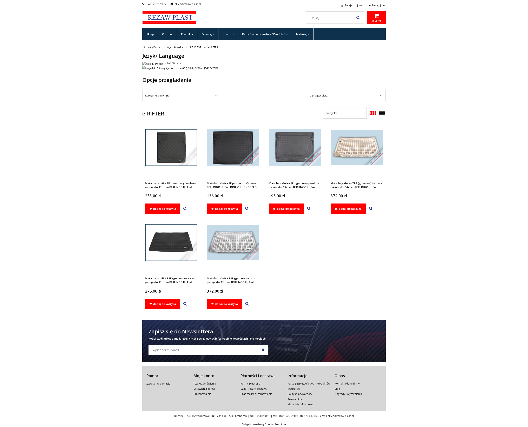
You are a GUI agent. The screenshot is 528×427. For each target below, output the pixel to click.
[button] (185, 209)
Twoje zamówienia (204, 383)
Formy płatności (250, 383)
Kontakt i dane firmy (347, 383)
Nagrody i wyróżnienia (348, 394)
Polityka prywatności (300, 394)
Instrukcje (294, 389)
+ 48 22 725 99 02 (154, 4)
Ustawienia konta (204, 389)
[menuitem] (150, 34)
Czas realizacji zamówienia (256, 394)
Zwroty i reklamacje (158, 383)
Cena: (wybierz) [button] (319, 95)
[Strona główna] (169, 17)
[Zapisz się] (263, 350)
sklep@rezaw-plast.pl (186, 4)
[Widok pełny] (382, 113)
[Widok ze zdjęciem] (373, 113)
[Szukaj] (358, 17)
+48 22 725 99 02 (287, 416)
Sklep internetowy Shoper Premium (264, 424)
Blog (337, 389)
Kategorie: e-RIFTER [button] (157, 95)
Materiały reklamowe (300, 404)
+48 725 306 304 (307, 416)
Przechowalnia (202, 394)
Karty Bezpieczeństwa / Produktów (309, 383)
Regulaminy (295, 399)
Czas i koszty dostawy (253, 389)
